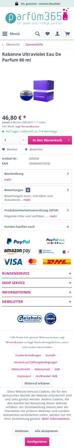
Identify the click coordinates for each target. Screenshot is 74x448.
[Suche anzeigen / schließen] (37, 34)
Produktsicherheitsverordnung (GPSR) (31, 210)
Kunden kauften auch (19, 226)
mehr (8, 179)
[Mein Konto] (57, 34)
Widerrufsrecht (21, 369)
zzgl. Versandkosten (27, 126)
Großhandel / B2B (46, 376)
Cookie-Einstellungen (28, 355)
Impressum (24, 376)
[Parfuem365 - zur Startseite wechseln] (37, 18)
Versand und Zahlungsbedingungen (35, 362)
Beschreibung (13, 174)
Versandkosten (14, 342)
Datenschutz (42, 369)
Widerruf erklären (37, 383)
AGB (57, 369)
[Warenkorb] (67, 34)
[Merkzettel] (47, 34)
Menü (15, 33)
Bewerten (36, 149)
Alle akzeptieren (46, 431)
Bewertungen (13, 190)
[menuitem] (11, 34)
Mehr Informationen (56, 419)
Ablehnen (22, 431)
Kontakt (51, 355)
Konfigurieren (37, 442)
